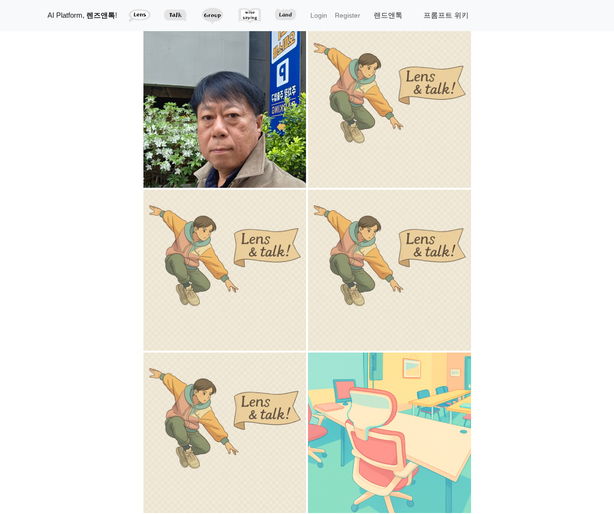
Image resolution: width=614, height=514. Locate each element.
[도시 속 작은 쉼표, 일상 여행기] (225, 107)
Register (347, 15)
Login (318, 15)
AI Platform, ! (82, 15)
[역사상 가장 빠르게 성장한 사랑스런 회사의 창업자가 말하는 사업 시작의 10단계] (389, 269)
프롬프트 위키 (446, 15)
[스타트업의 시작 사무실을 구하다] (389, 432)
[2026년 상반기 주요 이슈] (225, 269)
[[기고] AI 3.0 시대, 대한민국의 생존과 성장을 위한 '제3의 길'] (225, 432)
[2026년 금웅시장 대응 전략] (389, 107)
